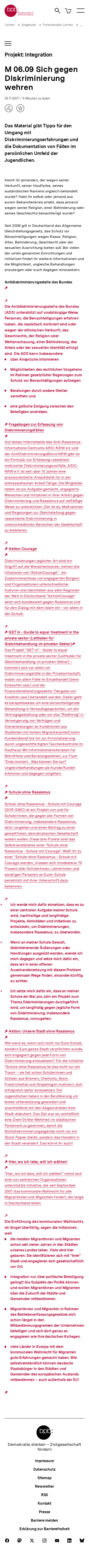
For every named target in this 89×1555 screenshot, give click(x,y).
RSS (44, 1495)
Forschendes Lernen (58, 25)
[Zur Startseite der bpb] (19, 15)
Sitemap (44, 1478)
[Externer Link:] (7, 288)
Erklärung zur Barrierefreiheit (44, 1529)
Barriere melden (44, 1520)
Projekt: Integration (28, 54)
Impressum (44, 1461)
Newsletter (44, 1486)
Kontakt (44, 1503)
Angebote (28, 25)
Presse (44, 1512)
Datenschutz (44, 1469)
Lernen (10, 25)
